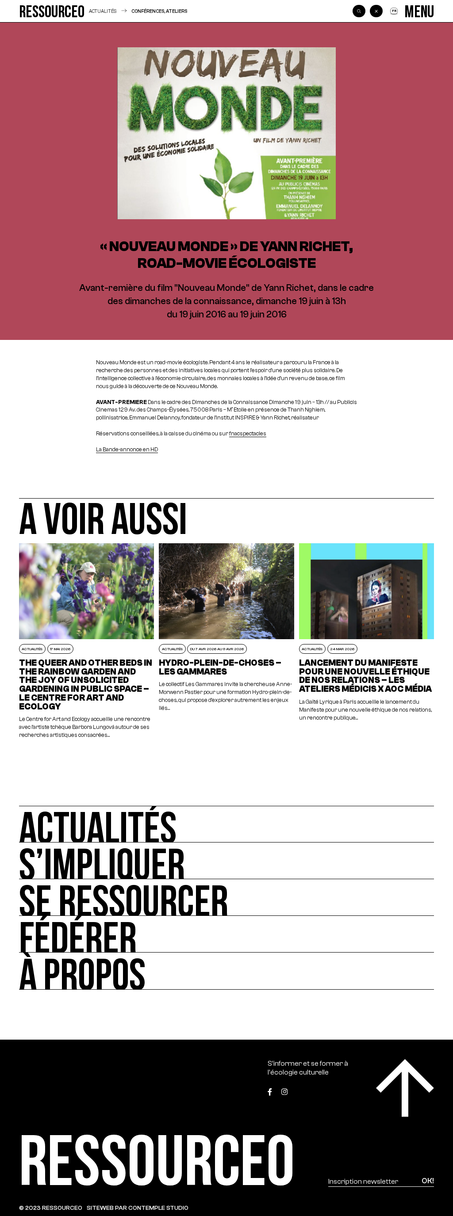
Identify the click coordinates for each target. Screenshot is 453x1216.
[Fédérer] (226, 934)
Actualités (102, 11)
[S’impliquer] (226, 860)
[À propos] (226, 971)
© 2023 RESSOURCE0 (50, 1208)
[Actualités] (226, 824)
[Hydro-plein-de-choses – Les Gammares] (226, 641)
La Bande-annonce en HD (127, 449)
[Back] (376, 11)
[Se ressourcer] (226, 897)
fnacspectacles (247, 434)
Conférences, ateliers (159, 11)
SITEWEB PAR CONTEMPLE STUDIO (137, 1208)
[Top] (405, 1088)
